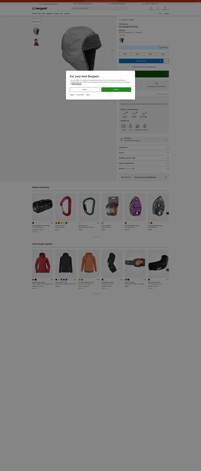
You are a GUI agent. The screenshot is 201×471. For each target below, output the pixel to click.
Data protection (76, 84)
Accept (116, 89)
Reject (84, 89)
